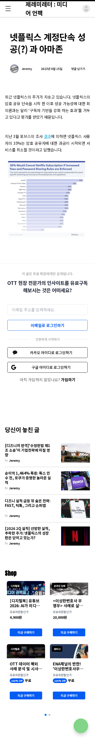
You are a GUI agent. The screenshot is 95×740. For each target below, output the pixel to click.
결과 (47, 136)
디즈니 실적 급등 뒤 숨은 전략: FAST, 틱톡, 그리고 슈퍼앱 (27, 503)
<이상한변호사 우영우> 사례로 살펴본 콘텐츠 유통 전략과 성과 (69, 603)
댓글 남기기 (78, 69)
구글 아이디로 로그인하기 (51, 367)
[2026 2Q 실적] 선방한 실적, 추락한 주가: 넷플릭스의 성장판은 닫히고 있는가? (27, 533)
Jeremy (27, 69)
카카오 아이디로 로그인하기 (51, 352)
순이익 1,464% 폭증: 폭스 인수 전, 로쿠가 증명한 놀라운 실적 (28, 478)
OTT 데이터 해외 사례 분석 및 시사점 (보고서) (26, 666)
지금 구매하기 (26, 632)
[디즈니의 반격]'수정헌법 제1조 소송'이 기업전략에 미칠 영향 (27, 450)
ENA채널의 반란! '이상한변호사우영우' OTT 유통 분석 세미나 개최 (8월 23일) (68, 666)
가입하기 (68, 379)
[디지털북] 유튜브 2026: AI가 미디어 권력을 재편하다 (25, 603)
